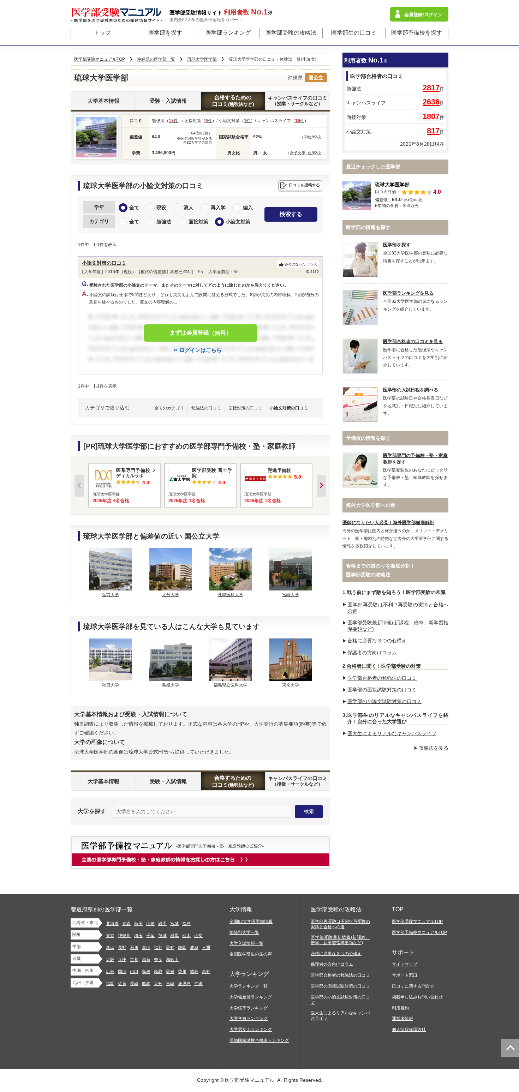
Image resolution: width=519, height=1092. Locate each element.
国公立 (316, 77)
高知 (206, 971)
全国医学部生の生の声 (250, 954)
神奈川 (124, 935)
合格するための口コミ (233, 100)
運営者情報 (402, 1018)
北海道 (112, 923)
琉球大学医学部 (91, 752)
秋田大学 (110, 685)
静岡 (182, 947)
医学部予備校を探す (416, 33)
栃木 (186, 935)
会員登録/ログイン (423, 14)
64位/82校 (199, 133)
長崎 (134, 983)
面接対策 (198, 221)
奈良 (158, 959)
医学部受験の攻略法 (291, 33)
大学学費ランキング (248, 1018)
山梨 (198, 935)
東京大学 (290, 685)
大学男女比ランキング (250, 1029)
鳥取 (158, 971)
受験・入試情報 (168, 101)
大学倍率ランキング (248, 1008)
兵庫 (122, 959)
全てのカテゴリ (169, 408)
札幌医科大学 (230, 594)
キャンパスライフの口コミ (297, 100)
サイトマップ (404, 964)
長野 (122, 947)
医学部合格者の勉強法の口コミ (382, 678)
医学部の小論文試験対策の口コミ (384, 701)
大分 (158, 983)
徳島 (194, 971)
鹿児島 (184, 983)
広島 (110, 971)
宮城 (174, 923)
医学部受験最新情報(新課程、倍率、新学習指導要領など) (340, 940)
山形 (150, 923)
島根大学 (170, 685)
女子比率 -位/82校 (305, 153)
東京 (110, 935)
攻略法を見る (433, 748)
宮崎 (170, 983)
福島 (186, 923)
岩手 (162, 923)
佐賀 (122, 983)
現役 (161, 207)
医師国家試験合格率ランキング (259, 1040)
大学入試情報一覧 (246, 943)
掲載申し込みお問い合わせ (417, 997)
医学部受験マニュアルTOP (417, 921)
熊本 (146, 983)
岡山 (122, 971)
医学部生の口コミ (353, 33)
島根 (146, 971)
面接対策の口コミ (245, 408)
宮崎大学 (290, 594)
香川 (182, 971)
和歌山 (172, 959)
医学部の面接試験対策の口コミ (382, 689)
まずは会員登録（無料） (200, 333)
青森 (126, 923)
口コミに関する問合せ (413, 986)
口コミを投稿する (304, 185)
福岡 (110, 983)
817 (433, 130)
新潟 (110, 947)
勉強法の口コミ (206, 408)
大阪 (110, 959)
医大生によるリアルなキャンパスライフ (391, 733)
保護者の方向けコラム (372, 652)
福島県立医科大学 (230, 685)
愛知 (170, 947)
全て (134, 207)
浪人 (188, 207)
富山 (146, 947)
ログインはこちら (200, 350)
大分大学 (170, 594)
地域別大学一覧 (244, 932)
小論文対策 (238, 221)
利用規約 (400, 1008)
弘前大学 (110, 594)
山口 (134, 971)
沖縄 (198, 983)
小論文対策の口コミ (104, 263)
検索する (291, 214)
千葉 (150, 935)
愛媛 (170, 971)
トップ (102, 33)
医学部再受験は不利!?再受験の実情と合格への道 (340, 924)
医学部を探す (165, 33)
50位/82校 (312, 137)
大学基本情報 (103, 101)
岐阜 (194, 947)
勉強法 (163, 221)
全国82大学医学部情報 (251, 921)
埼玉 (138, 935)
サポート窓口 (404, 975)
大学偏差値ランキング (250, 997)
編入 (248, 207)
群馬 (174, 935)
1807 (431, 116)
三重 (206, 947)
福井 (158, 947)
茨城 (162, 935)
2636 (431, 101)
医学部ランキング (228, 33)
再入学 (218, 207)
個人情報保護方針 (409, 1029)
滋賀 (146, 959)
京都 (134, 959)
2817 (431, 87)
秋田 (138, 923)
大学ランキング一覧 (248, 986)
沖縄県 (295, 77)
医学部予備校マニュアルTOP (419, 932)
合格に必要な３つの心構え (377, 640)
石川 (134, 947)
